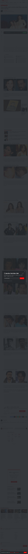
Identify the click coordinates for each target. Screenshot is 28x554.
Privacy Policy (12, 552)
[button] (25, 552)
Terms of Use (17, 552)
